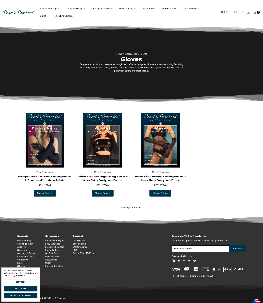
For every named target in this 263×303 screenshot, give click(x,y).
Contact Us (22, 259)
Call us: (83, 253)
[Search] (234, 12)
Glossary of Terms (26, 253)
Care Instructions (25, 256)
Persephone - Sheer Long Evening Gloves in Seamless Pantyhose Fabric (44, 178)
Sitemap (21, 266)
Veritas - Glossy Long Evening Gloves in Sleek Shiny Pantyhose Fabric (103, 178)
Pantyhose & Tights (49, 8)
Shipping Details (25, 244)
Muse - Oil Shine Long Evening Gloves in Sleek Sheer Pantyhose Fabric (160, 178)
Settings (21, 282)
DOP (226, 12)
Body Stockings (75, 8)
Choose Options (44, 193)
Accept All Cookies (20, 295)
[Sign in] (247, 12)
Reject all (20, 288)
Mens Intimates (169, 8)
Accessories (191, 8)
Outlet (43, 16)
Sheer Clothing (126, 8)
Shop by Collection (64, 16)
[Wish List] (240, 12)
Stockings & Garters (100, 8)
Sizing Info (22, 250)
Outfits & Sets (148, 8)
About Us (21, 247)
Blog (19, 263)
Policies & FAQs (24, 240)
